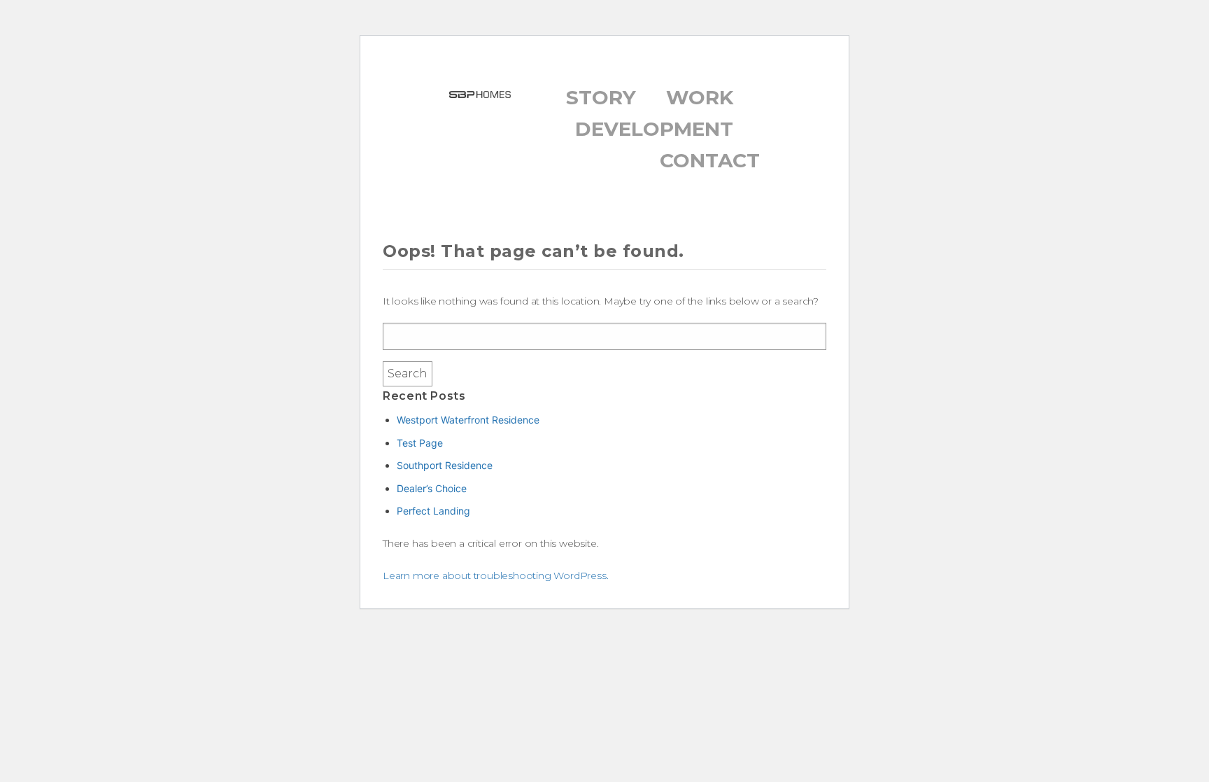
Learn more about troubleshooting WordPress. (495, 575)
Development (654, 129)
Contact (710, 160)
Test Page (420, 443)
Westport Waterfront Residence (468, 420)
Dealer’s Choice (432, 488)
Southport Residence (445, 465)
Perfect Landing (433, 511)
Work (699, 97)
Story (601, 97)
